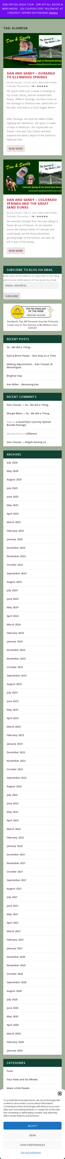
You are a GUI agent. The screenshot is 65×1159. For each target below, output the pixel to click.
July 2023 (12, 692)
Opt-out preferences (31, 1152)
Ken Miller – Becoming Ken (23, 384)
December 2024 (16, 547)
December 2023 (16, 650)
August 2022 (14, 786)
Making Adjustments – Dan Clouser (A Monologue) (30, 365)
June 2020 (12, 1008)
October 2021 (15, 871)
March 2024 (14, 624)
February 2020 (15, 1042)
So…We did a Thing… (19, 347)
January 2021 (15, 948)
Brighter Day (14, 375)
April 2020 (13, 1025)
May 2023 (12, 709)
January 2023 (15, 743)
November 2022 (16, 760)
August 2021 (14, 888)
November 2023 (16, 658)
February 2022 (15, 837)
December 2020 (16, 956)
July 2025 (12, 488)
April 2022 (13, 820)
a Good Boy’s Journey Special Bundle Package (29, 423)
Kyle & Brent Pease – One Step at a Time (31, 355)
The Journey (22, 86)
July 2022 (12, 795)
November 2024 (16, 556)
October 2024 (15, 564)
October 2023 (15, 667)
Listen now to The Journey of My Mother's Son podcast (32, 326)
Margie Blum (14, 413)
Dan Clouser (16, 82)
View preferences (32, 1145)
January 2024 (15, 641)
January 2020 (15, 1050)
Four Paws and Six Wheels (22, 1079)
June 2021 (12, 905)
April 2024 (13, 616)
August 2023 (14, 684)
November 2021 (16, 863)
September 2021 (16, 880)
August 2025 (14, 479)
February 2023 (15, 735)
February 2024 (15, 633)
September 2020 (16, 982)
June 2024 (12, 598)
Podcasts (11, 86)
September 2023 (16, 675)
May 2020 (12, 1016)
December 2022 (16, 752)
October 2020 (15, 973)
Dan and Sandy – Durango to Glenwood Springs (31, 75)
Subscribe (11, 296)
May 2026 (12, 471)
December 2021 (16, 854)
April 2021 (13, 922)
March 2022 (14, 829)
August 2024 (14, 581)
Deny (32, 1135)
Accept (32, 1125)
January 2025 (15, 539)
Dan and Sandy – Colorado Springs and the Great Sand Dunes (32, 203)
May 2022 (12, 811)
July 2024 (12, 590)
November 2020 (16, 965)
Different (31, 433)
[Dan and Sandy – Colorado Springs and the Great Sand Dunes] (32, 177)
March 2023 (14, 726)
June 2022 (12, 803)
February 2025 (15, 530)
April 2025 (13, 513)
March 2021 (14, 931)
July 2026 (12, 462)
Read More (16, 148)
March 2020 (14, 1033)
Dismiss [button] (53, 12)
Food (10, 1071)
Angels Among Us (35, 442)
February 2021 (15, 939)
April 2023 (13, 718)
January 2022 (15, 846)
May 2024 (12, 607)
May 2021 (12, 914)
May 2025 (12, 505)
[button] (60, 1093)
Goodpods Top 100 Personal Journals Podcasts (32, 321)
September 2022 (16, 777)
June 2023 (12, 701)
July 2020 (12, 999)
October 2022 (15, 769)
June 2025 (12, 496)
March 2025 (14, 522)
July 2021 (12, 897)
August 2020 (14, 991)
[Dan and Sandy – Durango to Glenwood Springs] (32, 50)
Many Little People (48, 82)
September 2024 (16, 573)
